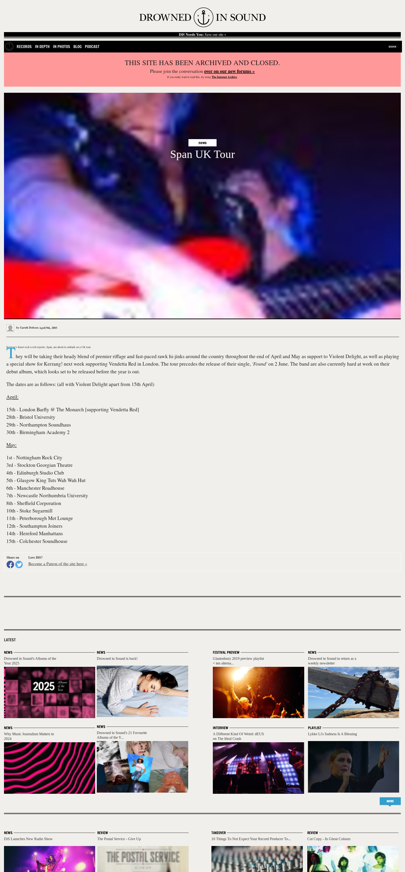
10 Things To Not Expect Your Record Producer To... (251, 839)
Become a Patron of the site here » (57, 563)
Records (24, 46)
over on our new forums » (229, 71)
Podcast (92, 46)
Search (392, 46)
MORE (390, 801)
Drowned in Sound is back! (117, 658)
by (26, 328)
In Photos (61, 46)
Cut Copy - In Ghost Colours (328, 839)
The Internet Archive (224, 77)
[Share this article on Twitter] (19, 564)
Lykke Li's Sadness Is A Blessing (332, 734)
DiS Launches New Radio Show (28, 839)
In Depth (42, 46)
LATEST (10, 640)
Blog (77, 46)
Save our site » (202, 34)
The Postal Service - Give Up (119, 839)
